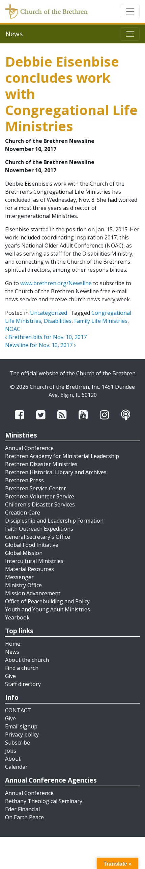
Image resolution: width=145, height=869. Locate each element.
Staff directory (23, 684)
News (12, 651)
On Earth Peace (24, 817)
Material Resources (29, 569)
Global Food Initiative (31, 545)
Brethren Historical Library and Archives (56, 472)
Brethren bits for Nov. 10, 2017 (47, 337)
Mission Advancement (32, 593)
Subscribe (17, 742)
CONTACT (18, 710)
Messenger (19, 577)
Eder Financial (22, 809)
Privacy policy (22, 734)
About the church (27, 660)
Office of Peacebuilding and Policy (47, 601)
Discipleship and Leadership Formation (54, 520)
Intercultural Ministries (34, 561)
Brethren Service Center (35, 488)
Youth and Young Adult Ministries (47, 609)
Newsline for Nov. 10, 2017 (39, 345)
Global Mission (23, 553)
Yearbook (17, 617)
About (13, 758)
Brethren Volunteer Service (39, 496)
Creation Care (22, 512)
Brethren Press (24, 480)
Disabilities (57, 321)
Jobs (10, 750)
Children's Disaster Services (40, 504)
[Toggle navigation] (130, 11)
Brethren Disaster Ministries (41, 464)
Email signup (21, 726)
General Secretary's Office (37, 536)
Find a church (21, 668)
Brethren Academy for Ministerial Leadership (62, 456)
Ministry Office (23, 585)
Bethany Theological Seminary (43, 801)
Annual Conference (29, 448)
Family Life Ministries (100, 321)
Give (10, 676)
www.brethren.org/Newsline (56, 283)
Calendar (16, 766)
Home (12, 643)
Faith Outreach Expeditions (39, 528)
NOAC (12, 329)
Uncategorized (48, 312)
